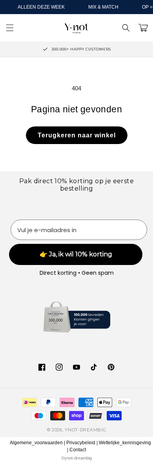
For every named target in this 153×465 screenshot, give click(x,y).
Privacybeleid (80, 442)
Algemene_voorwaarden (36, 442)
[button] (126, 27)
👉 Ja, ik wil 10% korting (76, 254)
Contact (77, 449)
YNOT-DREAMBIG (85, 430)
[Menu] (9, 27)
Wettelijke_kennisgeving (125, 442)
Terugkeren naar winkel (77, 135)
